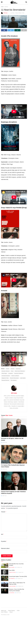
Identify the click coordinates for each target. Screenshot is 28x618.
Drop (12, 371)
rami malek (22, 378)
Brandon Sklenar (5, 371)
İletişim (11, 612)
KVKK (18, 610)
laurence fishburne (18, 373)
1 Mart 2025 (4, 495)
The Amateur (14, 380)
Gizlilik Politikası (11, 610)
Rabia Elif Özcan (12, 572)
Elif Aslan (5, 12)
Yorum (3, 512)
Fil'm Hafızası (11, 592)
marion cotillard (15, 375)
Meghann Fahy (5, 378)
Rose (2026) (12, 570)
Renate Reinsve (5, 380)
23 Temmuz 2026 (20, 586)
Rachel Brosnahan (14, 378)
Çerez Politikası (4, 612)
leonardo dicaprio (6, 375)
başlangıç (18, 368)
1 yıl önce (12, 12)
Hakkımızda (3, 610)
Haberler (6, 6)
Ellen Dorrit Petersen (20, 371)
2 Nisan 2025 (18, 592)
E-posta (4, 541)
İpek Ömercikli (12, 578)
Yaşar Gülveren (12, 586)
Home (2, 6)
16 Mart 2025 (4, 442)
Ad (2, 534)
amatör (7, 368)
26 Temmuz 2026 (19, 578)
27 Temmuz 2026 (20, 572)
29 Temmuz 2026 (19, 567)
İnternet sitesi (5, 548)
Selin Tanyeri (11, 567)
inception (10, 373)
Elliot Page (4, 373)
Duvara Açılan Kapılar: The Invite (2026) (18, 576)
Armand (12, 368)
